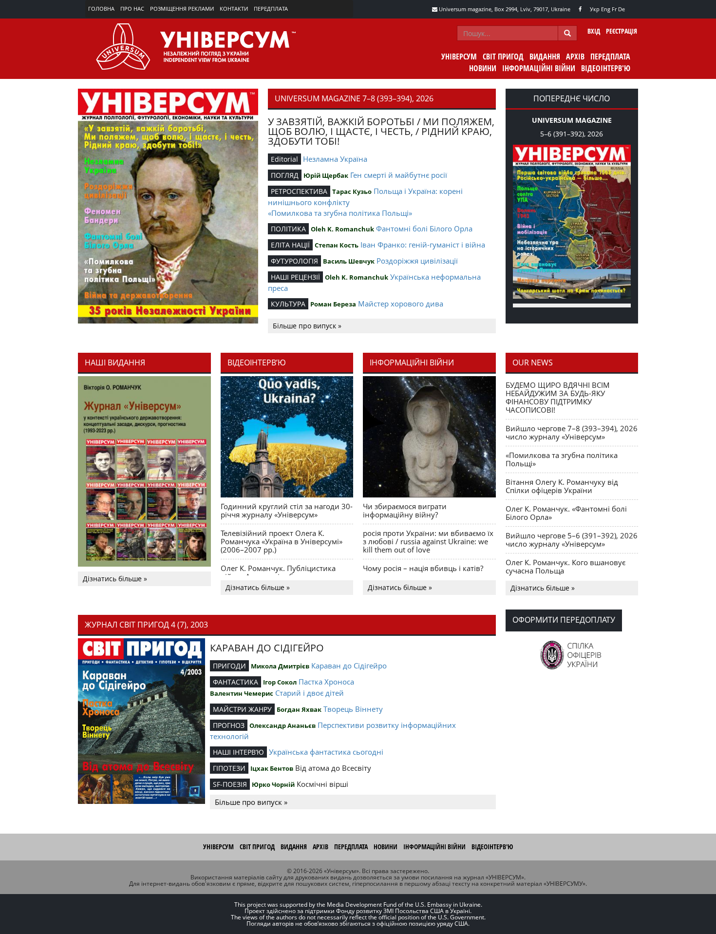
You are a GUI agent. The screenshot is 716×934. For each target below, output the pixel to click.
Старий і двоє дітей (309, 693)
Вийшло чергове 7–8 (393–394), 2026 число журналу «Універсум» (572, 432)
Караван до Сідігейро (349, 665)
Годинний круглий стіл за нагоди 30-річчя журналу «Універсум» (287, 510)
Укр (595, 9)
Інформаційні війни (538, 68)
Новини (482, 68)
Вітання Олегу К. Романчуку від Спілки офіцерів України (562, 486)
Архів (575, 56)
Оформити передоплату (563, 619)
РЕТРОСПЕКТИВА (299, 191)
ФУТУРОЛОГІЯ (294, 261)
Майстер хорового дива (400, 303)
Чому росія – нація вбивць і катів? (423, 568)
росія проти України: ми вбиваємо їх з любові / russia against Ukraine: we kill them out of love (428, 541)
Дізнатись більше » (115, 578)
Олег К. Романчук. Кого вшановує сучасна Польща (565, 566)
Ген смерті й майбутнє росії (398, 175)
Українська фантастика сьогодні (326, 752)
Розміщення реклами (182, 8)
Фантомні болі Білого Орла (424, 228)
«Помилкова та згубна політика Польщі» (340, 213)
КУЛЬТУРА (288, 303)
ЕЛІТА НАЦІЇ (290, 244)
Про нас (132, 8)
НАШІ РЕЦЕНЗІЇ (295, 277)
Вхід (593, 31)
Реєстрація (621, 31)
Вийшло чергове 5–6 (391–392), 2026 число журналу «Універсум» (572, 540)
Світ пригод (503, 56)
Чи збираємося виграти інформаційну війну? (405, 510)
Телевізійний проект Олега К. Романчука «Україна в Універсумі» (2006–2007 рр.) (281, 541)
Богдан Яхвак (299, 709)
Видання (544, 56)
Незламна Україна (335, 159)
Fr (614, 9)
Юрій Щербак (325, 175)
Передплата (271, 8)
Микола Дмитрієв (280, 666)
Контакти (234, 8)
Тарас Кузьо (352, 191)
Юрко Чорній (273, 784)
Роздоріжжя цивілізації (417, 261)
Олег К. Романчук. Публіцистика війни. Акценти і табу (278, 572)
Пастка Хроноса (326, 681)
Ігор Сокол (280, 682)
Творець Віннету (353, 709)
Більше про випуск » (307, 325)
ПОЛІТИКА (288, 228)
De (621, 9)
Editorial (284, 159)
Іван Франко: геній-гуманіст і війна (422, 244)
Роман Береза (333, 304)
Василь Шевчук (349, 261)
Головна (101, 8)
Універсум (459, 56)
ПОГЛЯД (285, 175)
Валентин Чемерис (241, 693)
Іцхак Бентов (271, 768)
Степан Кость (336, 245)
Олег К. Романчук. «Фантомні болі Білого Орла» (566, 513)
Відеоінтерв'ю (605, 68)
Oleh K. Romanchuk (342, 229)
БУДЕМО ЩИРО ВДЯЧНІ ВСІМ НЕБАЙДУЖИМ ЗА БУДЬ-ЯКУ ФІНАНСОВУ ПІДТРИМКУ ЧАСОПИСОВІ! (558, 397)
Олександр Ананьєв (282, 725)
